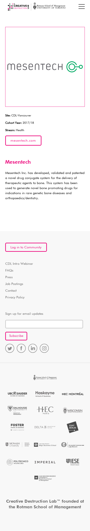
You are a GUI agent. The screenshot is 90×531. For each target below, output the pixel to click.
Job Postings (14, 284)
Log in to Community (25, 247)
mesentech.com (23, 140)
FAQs (9, 270)
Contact (11, 291)
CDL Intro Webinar (19, 264)
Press (9, 277)
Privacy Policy (14, 297)
